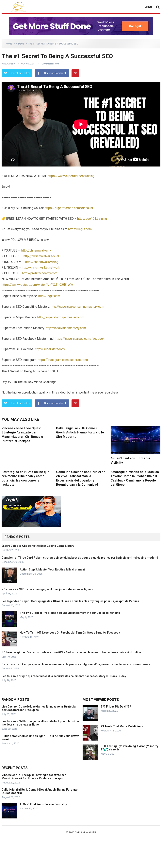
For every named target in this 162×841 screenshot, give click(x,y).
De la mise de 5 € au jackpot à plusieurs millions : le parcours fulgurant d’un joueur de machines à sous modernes (76, 664)
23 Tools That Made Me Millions (122, 726)
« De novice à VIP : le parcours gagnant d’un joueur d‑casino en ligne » (47, 589)
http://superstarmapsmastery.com (60, 317)
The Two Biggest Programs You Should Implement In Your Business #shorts (70, 612)
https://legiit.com (80, 229)
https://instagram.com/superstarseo (63, 360)
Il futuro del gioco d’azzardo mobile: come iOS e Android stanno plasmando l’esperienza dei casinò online (71, 652)
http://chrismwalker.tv (36, 250)
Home (9, 43)
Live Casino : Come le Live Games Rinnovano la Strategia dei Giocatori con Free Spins (39, 708)
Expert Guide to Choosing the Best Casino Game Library (38, 545)
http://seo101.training (92, 218)
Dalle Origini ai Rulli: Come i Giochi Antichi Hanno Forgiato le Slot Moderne (80, 432)
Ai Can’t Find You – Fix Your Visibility (43, 804)
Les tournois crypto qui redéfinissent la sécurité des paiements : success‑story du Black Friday (64, 676)
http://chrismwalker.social (41, 256)
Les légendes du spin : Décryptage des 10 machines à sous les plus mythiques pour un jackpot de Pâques (70, 601)
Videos (20, 43)
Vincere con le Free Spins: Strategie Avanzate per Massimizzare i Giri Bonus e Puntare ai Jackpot (34, 776)
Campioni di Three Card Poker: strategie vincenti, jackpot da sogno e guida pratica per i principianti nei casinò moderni (80, 557)
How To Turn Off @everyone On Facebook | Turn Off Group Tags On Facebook (70, 632)
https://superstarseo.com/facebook (80, 339)
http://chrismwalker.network (41, 267)
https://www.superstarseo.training (71, 176)
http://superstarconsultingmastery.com (77, 306)
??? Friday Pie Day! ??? (116, 706)
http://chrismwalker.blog (41, 262)
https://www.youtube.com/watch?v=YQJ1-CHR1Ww (37, 285)
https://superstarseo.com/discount (69, 208)
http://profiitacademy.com (39, 273)
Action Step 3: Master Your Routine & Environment (52, 569)
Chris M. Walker (85, 832)
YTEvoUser (8, 63)
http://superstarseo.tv (50, 349)
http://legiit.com (49, 296)
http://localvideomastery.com (66, 328)
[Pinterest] (75, 73)
